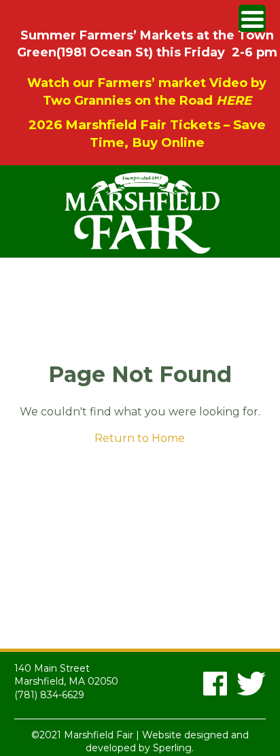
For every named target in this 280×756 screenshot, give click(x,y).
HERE (233, 100)
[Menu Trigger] (252, 18)
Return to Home (139, 438)
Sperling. (173, 748)
